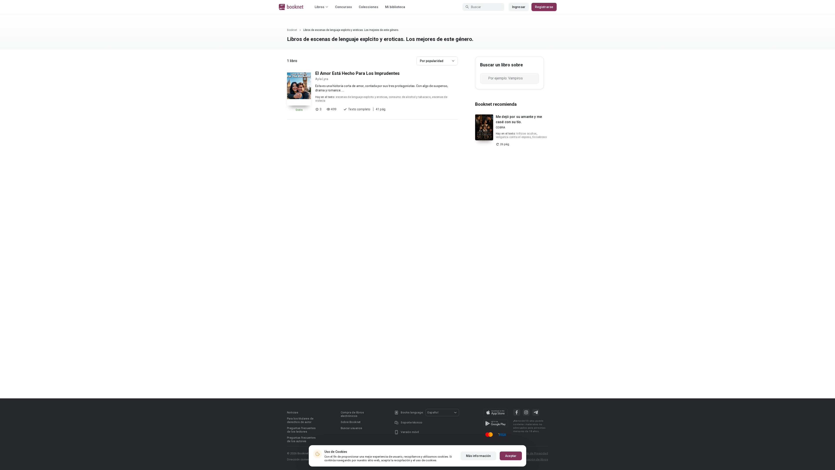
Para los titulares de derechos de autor (300, 420)
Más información (478, 456)
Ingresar (518, 7)
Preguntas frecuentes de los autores (301, 439)
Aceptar (510, 456)
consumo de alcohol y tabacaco (410, 97)
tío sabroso (539, 137)
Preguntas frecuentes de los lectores (301, 429)
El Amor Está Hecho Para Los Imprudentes (357, 73)
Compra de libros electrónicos (352, 414)
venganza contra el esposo (513, 137)
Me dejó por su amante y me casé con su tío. (519, 119)
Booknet (292, 30)
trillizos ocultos (526, 133)
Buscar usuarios (351, 428)
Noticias (292, 412)
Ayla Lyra (321, 79)
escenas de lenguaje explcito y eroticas (361, 97)
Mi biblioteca (395, 7)
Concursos (343, 7)
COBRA (500, 127)
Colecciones (368, 7)
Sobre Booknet (351, 422)
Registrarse (544, 7)
